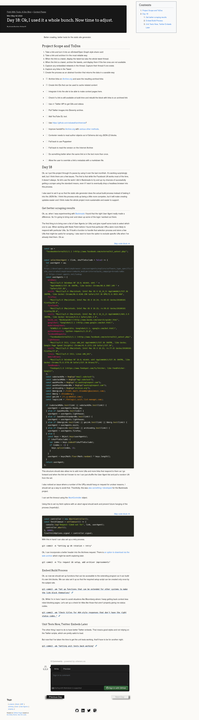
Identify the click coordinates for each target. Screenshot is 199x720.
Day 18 (145, 13)
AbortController (74, 497)
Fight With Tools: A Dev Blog (19, 11)
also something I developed (100, 487)
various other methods (89, 129)
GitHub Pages (18, 713)
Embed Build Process (154, 20)
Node (17, 704)
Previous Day (55, 696)
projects (11, 704)
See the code (22, 715)
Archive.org (67, 78)
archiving (11, 707)
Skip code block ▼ (122, 243)
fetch (16, 707)
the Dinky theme (12, 715)
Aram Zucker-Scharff (17, 26)
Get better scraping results (156, 17)
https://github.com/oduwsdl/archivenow (69, 122)
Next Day (119, 696)
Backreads (79, 213)
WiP (22, 704)
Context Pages (39, 11)
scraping (10, 709)
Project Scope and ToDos (152, 10)
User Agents (24, 707)
